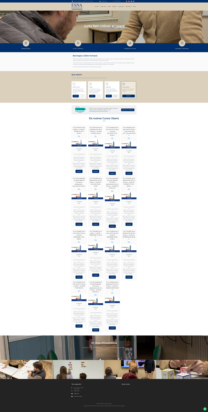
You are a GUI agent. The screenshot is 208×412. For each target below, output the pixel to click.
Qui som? (97, 6)
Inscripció (79, 171)
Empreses (114, 6)
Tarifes (134, 6)
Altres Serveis (128, 6)
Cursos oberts (121, 6)
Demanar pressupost (115, 96)
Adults (109, 6)
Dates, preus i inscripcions (127, 109)
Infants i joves (103, 6)
